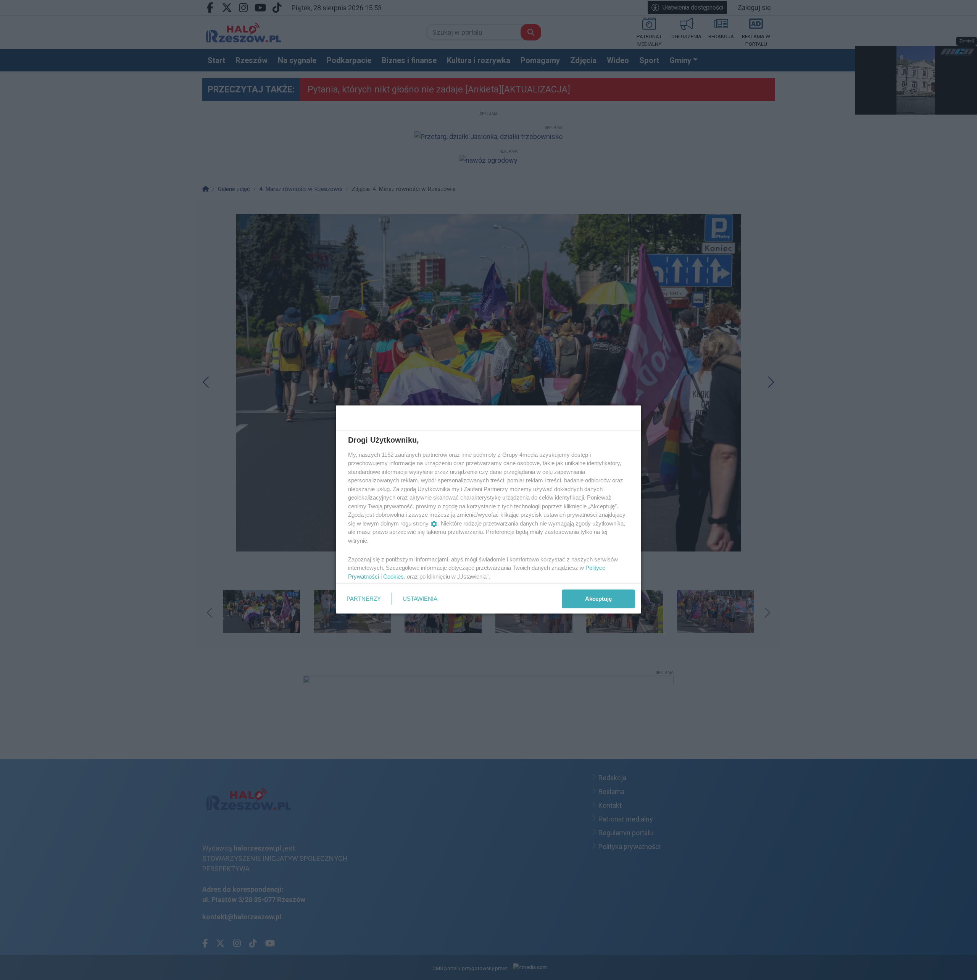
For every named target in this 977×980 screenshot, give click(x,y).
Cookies (393, 576)
